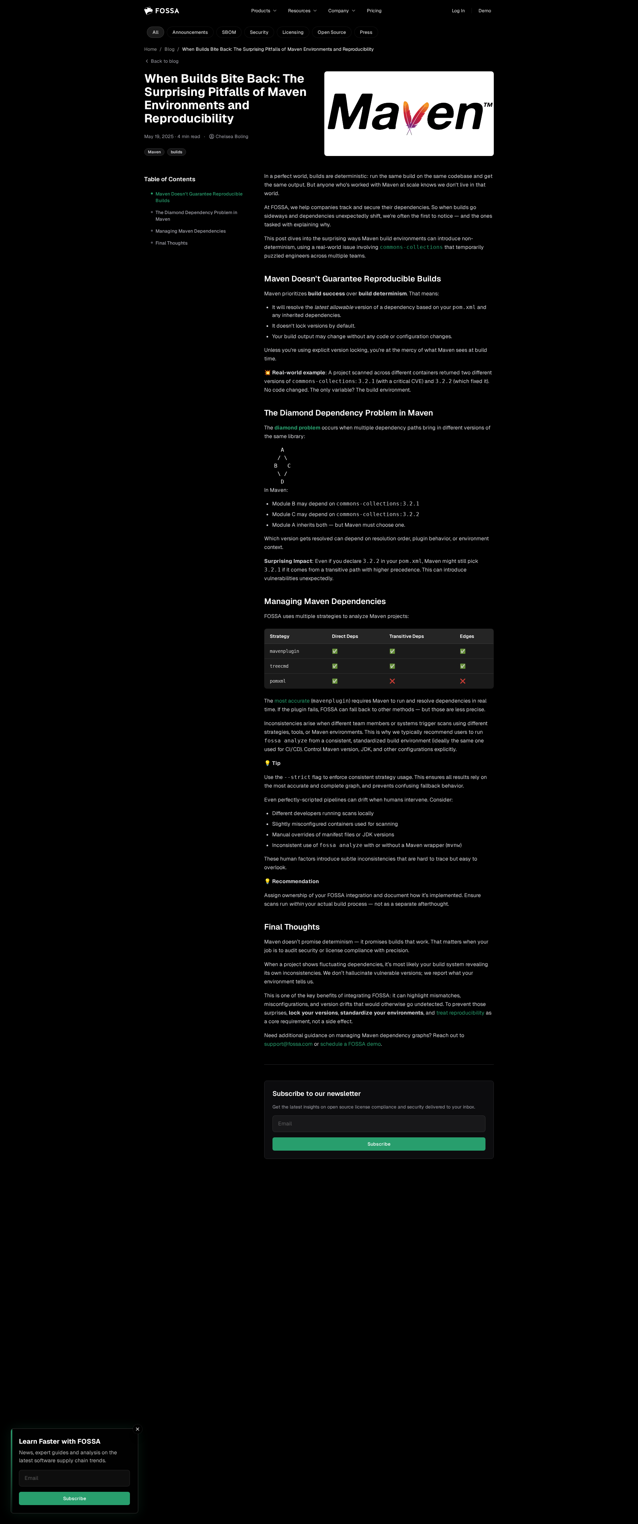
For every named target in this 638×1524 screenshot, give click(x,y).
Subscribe (74, 1498)
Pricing (374, 11)
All (156, 32)
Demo (484, 11)
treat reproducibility (460, 1012)
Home (150, 49)
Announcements (190, 32)
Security (259, 32)
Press (366, 32)
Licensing (293, 32)
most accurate (292, 700)
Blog (169, 49)
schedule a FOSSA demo (350, 1043)
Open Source (332, 32)
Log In (458, 11)
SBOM (229, 32)
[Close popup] (137, 1429)
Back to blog (164, 61)
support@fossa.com (288, 1043)
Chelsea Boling (232, 136)
